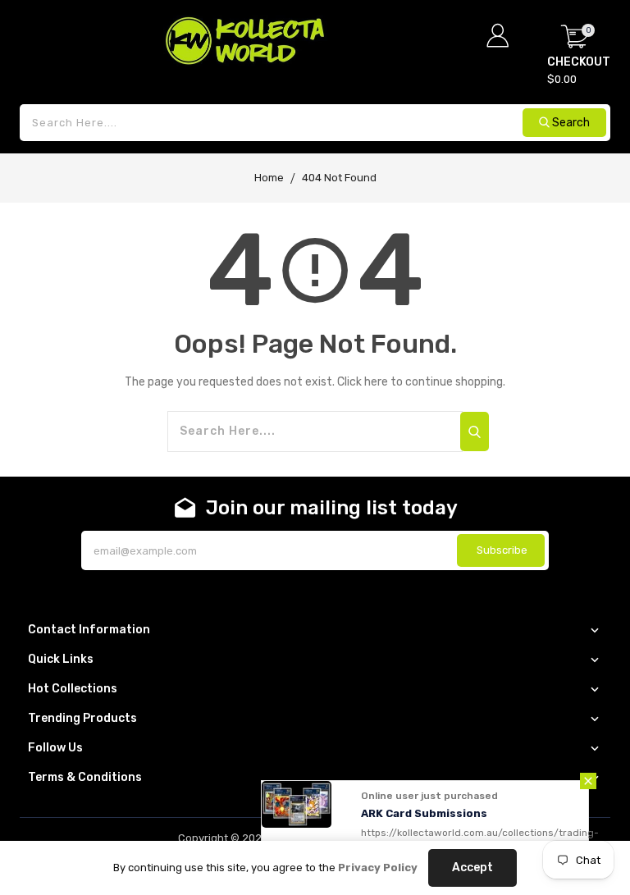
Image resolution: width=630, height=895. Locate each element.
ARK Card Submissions (424, 813)
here (376, 382)
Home (269, 177)
